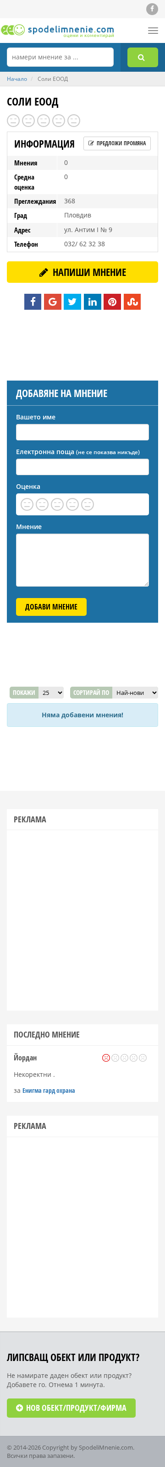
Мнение (29, 526)
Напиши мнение (88, 272)
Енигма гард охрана (48, 1090)
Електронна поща (78, 451)
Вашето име (35, 417)
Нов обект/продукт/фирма (75, 1407)
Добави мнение (51, 607)
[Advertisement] (82, 344)
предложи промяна (120, 143)
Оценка (28, 486)
